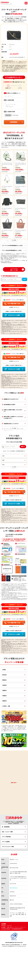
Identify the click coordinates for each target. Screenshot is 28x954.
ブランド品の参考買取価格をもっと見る (11, 250)
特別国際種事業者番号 (17, 929)
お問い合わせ (10, 927)
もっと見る (14, 240)
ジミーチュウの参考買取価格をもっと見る (12, 245)
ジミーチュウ (11, 44)
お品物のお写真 (9, 111)
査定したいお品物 (12, 93)
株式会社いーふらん (5, 925)
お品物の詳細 (9, 100)
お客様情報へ (14, 122)
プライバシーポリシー (19, 927)
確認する (23, 446)
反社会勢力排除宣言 (5, 929)
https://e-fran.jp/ (13, 887)
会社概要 (3, 927)
